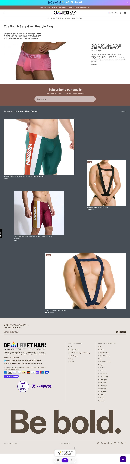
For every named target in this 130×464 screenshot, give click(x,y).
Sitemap (70, 359)
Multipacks (101, 365)
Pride (99, 347)
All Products (102, 371)
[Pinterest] (122, 443)
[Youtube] (105, 443)
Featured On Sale (103, 353)
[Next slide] (123, 183)
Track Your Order (73, 350)
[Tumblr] (125, 443)
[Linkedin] (115, 443)
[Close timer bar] (128, 3)
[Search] (4, 13)
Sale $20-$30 (102, 383)
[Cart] (125, 13)
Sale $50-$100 (102, 392)
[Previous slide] (89, 183)
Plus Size (101, 350)
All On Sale (101, 368)
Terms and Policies (65, 443)
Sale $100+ (101, 395)
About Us (71, 347)
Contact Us (71, 362)
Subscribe (121, 332)
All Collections (102, 374)
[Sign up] (93, 99)
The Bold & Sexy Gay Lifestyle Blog (79, 353)
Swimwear (101, 401)
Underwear (101, 398)
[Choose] (71, 171)
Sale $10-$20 (102, 380)
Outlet (100, 359)
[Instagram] (101, 443)
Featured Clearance (104, 356)
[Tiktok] (108, 443)
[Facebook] (98, 443)
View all (123, 112)
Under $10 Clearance (104, 362)
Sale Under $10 (103, 377)
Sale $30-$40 (102, 386)
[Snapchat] (118, 443)
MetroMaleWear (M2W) (11, 176)
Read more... (94, 64)
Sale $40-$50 (102, 389)
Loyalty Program (73, 356)
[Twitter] (111, 443)
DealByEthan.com (11, 367)
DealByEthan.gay (12, 443)
